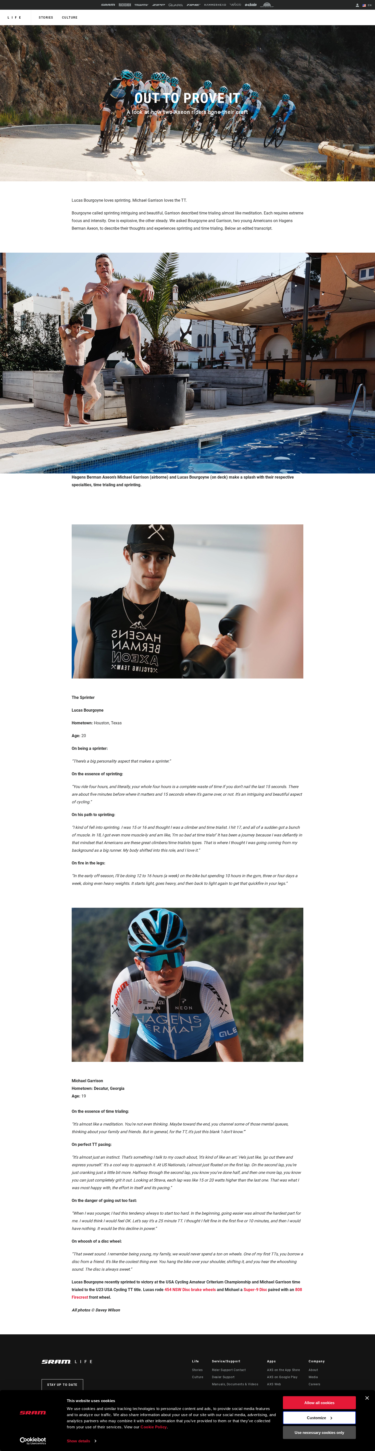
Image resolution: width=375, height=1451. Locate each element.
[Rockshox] (125, 4)
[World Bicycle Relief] (267, 4)
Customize (316, 1417)
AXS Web (274, 1384)
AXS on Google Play (282, 1377)
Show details (78, 1441)
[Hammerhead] (215, 4)
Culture (70, 17)
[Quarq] (176, 5)
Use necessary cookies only (319, 1432)
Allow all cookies (319, 1403)
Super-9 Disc (255, 1289)
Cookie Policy (154, 1427)
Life (15, 17)
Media (313, 1377)
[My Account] (357, 6)
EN (369, 5)
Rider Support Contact (229, 1370)
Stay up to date (62, 1385)
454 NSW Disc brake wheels (190, 1289)
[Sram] (108, 5)
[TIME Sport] (193, 5)
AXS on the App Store (283, 1370)
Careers (314, 1384)
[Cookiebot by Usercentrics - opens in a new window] (33, 1441)
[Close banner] (367, 1398)
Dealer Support (223, 1377)
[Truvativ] (141, 5)
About (313, 1370)
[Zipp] (158, 5)
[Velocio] (235, 4)
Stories (46, 17)
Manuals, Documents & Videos (235, 1384)
